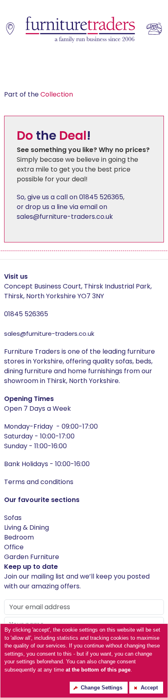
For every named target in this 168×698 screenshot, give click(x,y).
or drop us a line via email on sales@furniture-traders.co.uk (65, 211)
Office (14, 547)
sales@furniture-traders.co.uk (49, 333)
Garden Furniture (31, 556)
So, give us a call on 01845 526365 (70, 197)
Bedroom (19, 537)
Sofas (13, 517)
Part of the (38, 94)
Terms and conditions (38, 482)
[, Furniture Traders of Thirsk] (80, 30)
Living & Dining (26, 527)
